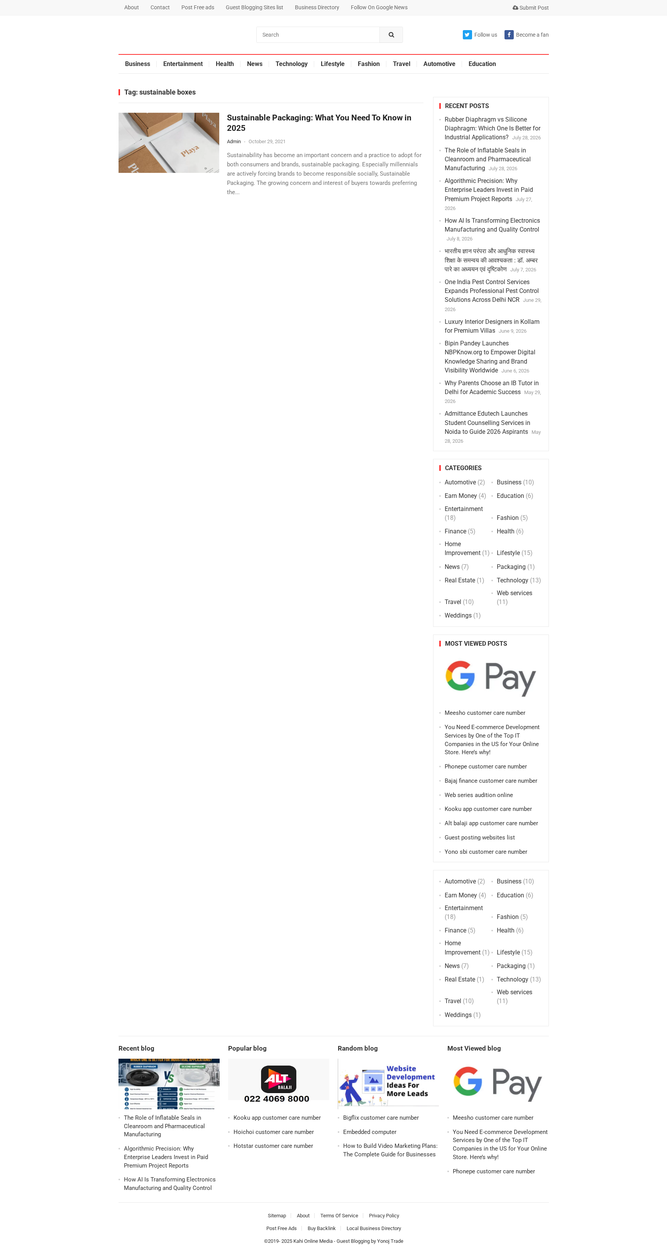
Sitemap (277, 1215)
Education (482, 64)
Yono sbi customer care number (486, 851)
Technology (292, 64)
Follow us (485, 35)
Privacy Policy (384, 1215)
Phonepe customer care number (486, 766)
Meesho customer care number (485, 712)
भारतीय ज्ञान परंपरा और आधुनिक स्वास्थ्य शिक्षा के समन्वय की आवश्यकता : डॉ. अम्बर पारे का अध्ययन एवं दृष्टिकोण (491, 259)
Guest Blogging (353, 1241)
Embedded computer (369, 1132)
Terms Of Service (339, 1215)
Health (225, 64)
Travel (401, 64)
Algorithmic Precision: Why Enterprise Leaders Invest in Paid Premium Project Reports (489, 189)
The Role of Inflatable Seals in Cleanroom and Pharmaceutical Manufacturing (488, 159)
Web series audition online (479, 795)
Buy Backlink (322, 1228)
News (254, 64)
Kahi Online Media (313, 1241)
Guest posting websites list (480, 837)
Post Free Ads (281, 1228)
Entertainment (183, 64)
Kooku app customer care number (488, 809)
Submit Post (533, 8)
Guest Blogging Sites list (254, 7)
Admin (234, 141)
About (131, 7)
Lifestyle (333, 64)
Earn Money (461, 495)
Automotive (439, 64)
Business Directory (317, 7)
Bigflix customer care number (381, 1117)
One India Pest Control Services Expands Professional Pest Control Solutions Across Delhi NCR (492, 290)
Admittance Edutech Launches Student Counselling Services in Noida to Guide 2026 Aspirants (487, 422)
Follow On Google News (379, 7)
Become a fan (532, 35)
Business (137, 64)
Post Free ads (197, 7)
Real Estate (460, 580)
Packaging (511, 566)
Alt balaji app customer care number (491, 823)
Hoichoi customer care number (274, 1132)
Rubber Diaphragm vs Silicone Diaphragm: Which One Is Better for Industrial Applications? (492, 128)
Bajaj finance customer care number (491, 780)
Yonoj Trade (390, 1241)
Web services (514, 593)
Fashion (369, 64)
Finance (455, 531)
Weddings (458, 615)
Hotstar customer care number (273, 1145)
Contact (160, 7)
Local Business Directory (374, 1228)
